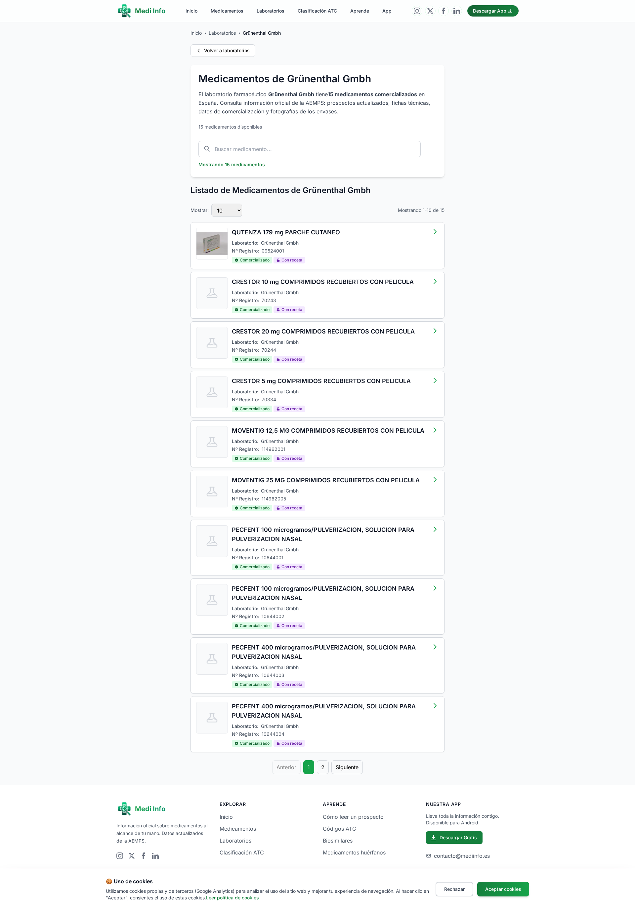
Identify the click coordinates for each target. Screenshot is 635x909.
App (387, 11)
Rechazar (454, 889)
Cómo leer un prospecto (353, 816)
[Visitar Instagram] (417, 11)
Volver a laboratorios (227, 50)
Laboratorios (270, 11)
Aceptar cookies (503, 889)
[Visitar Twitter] (430, 11)
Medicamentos (227, 11)
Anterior (286, 767)
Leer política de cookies (232, 897)
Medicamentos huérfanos (354, 852)
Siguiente (347, 767)
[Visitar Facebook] (443, 11)
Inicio (191, 11)
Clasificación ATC (317, 11)
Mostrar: (199, 210)
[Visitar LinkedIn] (456, 11)
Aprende (359, 11)
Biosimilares (338, 840)
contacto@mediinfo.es (462, 855)
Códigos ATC (339, 828)
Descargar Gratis (458, 837)
